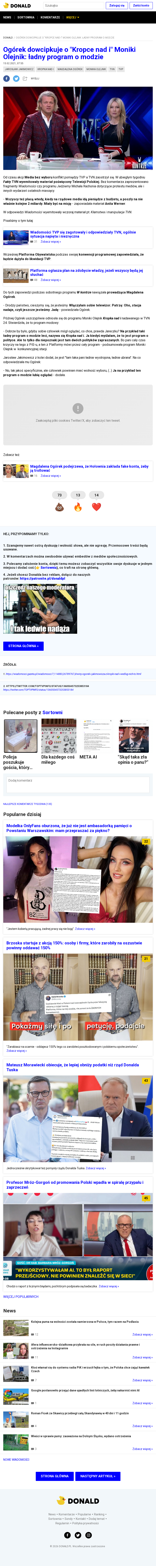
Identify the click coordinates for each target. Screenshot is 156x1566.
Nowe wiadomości (16, 1459)
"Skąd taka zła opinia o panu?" (133, 759)
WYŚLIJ (35, 78)
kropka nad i (46, 69)
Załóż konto (141, 5)
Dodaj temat (97, 1518)
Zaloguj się (117, 5)
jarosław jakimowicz (19, 69)
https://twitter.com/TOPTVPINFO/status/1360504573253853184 (38, 689)
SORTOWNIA (25, 17)
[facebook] (8, 78)
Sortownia (48, 568)
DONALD (8, 37)
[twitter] (17, 78)
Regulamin (62, 1523)
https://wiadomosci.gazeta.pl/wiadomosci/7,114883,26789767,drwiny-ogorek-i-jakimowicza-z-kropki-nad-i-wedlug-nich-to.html (72, 674)
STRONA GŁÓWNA (55, 1476)
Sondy (69, 1518)
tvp (121, 69)
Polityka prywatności (85, 1523)
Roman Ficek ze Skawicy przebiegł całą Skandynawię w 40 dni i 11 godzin (80, 1413)
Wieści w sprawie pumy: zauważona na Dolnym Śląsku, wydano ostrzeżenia (81, 1436)
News (52, 1514)
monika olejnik (96, 69)
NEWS (7, 17)
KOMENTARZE (50, 17)
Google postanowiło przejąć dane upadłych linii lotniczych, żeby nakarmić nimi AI (85, 1390)
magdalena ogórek (70, 69)
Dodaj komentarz (20, 780)
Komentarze (67, 1514)
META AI (88, 757)
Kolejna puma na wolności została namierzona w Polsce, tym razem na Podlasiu (85, 1321)
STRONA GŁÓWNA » (23, 646)
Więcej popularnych (20, 1297)
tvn (112, 69)
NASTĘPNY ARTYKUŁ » (97, 1476)
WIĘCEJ (71, 17)
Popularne (84, 1514)
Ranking (99, 1514)
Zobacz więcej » (51, 241)
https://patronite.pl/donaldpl (42, 578)
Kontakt (81, 1518)
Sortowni (52, 712)
